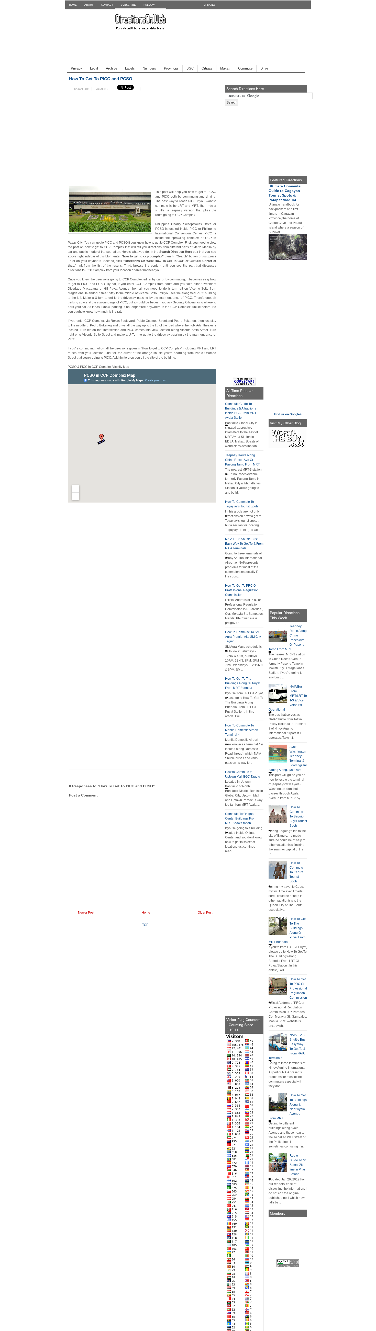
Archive (111, 68)
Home (73, 4)
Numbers (149, 68)
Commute (245, 68)
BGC (190, 68)
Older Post (205, 912)
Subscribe (128, 4)
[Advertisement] (157, 28)
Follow (148, 4)
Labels (130, 68)
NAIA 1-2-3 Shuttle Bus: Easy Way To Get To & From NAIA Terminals (244, 543)
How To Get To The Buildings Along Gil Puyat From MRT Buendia (242, 683)
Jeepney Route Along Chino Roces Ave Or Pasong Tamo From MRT (242, 459)
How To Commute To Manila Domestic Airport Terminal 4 (241, 730)
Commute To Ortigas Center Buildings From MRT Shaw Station (240, 818)
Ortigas (207, 68)
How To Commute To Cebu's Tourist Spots (296, 872)
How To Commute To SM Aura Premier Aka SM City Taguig (243, 636)
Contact (107, 4)
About (88, 4)
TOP (145, 925)
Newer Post (86, 912)
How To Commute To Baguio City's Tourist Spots (298, 816)
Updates (210, 4)
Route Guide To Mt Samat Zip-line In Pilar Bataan (298, 1165)
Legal (94, 68)
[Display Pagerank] (288, 1266)
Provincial (171, 68)
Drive (264, 68)
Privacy (76, 68)
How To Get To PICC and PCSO (100, 78)
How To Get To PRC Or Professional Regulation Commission (242, 590)
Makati (225, 68)
